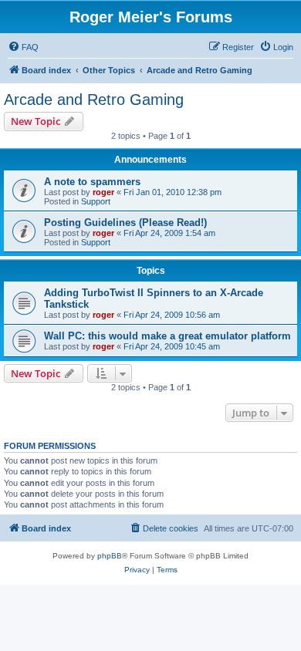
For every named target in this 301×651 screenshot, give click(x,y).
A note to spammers (92, 181)
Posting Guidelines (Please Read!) (125, 222)
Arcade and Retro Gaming (94, 99)
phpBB (109, 555)
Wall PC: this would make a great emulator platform (167, 336)
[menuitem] (23, 47)
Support (95, 201)
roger (103, 192)
